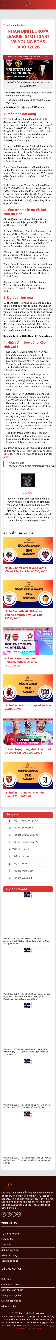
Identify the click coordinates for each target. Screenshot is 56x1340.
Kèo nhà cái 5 (30, 1325)
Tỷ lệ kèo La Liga (20, 856)
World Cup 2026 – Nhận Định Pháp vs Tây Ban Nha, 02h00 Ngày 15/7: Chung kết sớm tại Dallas (27, 1106)
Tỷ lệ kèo (36, 1328)
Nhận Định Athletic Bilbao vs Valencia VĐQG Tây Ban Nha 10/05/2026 (24, 615)
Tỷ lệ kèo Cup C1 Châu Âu (25, 835)
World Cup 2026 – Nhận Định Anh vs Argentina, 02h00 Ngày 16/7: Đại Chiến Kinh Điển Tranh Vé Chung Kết (25, 1051)
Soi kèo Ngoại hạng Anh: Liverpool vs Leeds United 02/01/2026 (28, 750)
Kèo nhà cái (44, 1325)
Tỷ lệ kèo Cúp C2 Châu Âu (25, 842)
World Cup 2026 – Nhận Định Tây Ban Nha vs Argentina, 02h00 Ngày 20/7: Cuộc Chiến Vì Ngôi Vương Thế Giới (26, 941)
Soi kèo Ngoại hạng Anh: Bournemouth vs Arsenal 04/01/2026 (21, 662)
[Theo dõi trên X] (3, 1214)
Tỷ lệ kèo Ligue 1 (20, 849)
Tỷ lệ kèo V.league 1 (22, 878)
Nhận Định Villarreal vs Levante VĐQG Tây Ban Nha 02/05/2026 (26, 569)
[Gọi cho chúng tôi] (13, 1214)
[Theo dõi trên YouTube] (18, 1214)
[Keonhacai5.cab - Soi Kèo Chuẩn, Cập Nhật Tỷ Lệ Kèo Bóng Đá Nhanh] (28, 4)
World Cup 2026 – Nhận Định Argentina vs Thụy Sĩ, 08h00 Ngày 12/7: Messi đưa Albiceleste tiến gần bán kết (27, 1160)
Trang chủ (9, 25)
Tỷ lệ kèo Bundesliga (22, 828)
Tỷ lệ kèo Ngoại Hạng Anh (25, 820)
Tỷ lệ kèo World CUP (22, 871)
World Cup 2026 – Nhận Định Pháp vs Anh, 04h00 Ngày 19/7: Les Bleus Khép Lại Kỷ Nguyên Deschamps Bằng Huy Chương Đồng (26, 996)
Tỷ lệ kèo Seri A (20, 863)
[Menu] (4, 4)
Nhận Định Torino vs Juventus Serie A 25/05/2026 (24, 794)
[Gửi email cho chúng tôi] (9, 1214)
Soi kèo (21, 25)
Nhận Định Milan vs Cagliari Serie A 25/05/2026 (28, 707)
